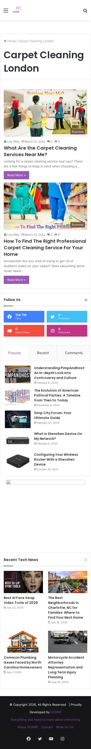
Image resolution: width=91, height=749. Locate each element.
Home (11, 41)
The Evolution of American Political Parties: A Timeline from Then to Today (57, 395)
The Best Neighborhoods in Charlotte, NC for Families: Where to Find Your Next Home (65, 607)
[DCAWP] (19, 10)
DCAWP (56, 712)
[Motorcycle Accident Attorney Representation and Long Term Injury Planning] (67, 642)
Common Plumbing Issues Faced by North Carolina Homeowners (23, 662)
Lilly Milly (13, 141)
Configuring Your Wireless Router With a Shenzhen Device (56, 459)
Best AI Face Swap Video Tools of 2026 (21, 600)
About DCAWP (28, 727)
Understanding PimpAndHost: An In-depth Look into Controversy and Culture (59, 373)
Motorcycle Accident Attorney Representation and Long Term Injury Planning (66, 667)
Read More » (16, 175)
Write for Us (65, 727)
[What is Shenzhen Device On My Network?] (18, 440)
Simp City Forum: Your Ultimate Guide (52, 415)
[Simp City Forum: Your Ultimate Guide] (18, 419)
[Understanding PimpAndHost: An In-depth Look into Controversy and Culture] (18, 374)
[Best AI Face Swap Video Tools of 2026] (23, 582)
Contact (47, 727)
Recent (43, 353)
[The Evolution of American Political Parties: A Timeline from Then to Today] (18, 397)
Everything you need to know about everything (45, 719)
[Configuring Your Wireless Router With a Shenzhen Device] (18, 461)
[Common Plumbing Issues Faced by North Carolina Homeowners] (23, 642)
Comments (74, 353)
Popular (14, 353)
